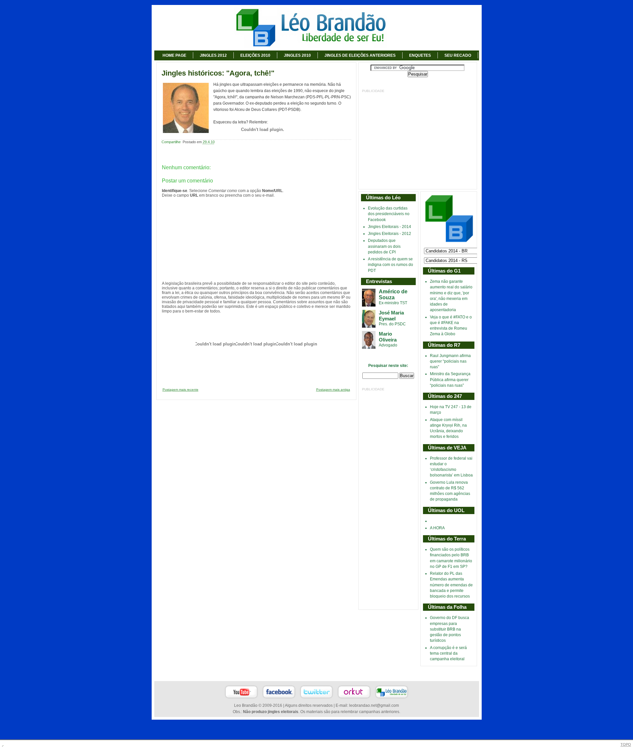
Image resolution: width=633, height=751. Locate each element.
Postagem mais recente (180, 389)
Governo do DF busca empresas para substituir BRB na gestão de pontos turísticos (449, 629)
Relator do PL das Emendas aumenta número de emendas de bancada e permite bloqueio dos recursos (451, 585)
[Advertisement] (417, 139)
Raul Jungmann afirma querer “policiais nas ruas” (450, 361)
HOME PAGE (174, 55)
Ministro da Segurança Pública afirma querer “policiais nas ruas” (450, 380)
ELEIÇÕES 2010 (255, 55)
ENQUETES (420, 55)
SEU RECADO (457, 55)
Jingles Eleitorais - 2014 (389, 226)
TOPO (625, 744)
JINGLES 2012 (213, 55)
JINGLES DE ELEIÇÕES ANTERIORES (360, 55)
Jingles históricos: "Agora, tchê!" (218, 73)
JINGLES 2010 (297, 55)
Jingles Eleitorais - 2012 (389, 233)
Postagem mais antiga (333, 389)
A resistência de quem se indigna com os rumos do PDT (390, 265)
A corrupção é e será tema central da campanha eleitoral (448, 653)
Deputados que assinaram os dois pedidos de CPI (384, 246)
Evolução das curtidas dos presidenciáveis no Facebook (388, 214)
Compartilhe (171, 142)
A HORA (437, 528)
